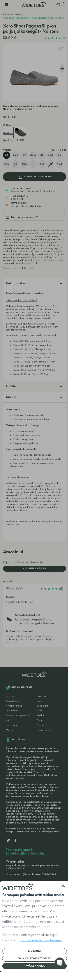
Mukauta (34, 951)
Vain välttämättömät (34, 958)
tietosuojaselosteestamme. (41, 940)
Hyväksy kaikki (34, 966)
